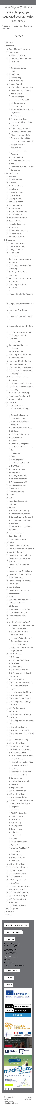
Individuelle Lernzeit (16, 202)
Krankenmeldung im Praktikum (22, 109)
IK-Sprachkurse (16, 666)
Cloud (13, 71)
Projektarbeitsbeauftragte (18, 218)
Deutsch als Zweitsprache (18, 469)
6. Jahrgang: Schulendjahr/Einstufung (18, 270)
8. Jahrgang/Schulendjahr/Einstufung (21, 326)
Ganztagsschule (14, 472)
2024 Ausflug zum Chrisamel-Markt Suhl (21, 735)
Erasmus (12, 596)
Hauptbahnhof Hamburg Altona (22, 762)
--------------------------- (14, 593)
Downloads (15, 62)
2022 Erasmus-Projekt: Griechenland (17, 604)
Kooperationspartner (16, 405)
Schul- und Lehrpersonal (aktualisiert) (17, 187)
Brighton (14, 838)
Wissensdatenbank (15, 84)
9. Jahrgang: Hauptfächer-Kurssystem (18, 337)
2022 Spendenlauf (15, 877)
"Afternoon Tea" (16, 851)
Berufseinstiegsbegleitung (18, 211)
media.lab (12, 504)
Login (30, 1097)
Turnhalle (14, 523)
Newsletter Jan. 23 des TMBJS (16, 925)
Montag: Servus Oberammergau (22, 625)
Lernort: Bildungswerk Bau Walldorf (21, 549)
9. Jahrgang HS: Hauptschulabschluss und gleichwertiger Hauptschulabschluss (18, 346)
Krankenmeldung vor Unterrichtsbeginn (18, 104)
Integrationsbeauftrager (17, 224)
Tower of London (17, 829)
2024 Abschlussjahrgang (17, 743)
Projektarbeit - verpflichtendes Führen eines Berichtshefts (21, 133)
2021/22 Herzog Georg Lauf (18, 896)
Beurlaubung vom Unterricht (21, 90)
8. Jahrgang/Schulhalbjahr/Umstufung (21, 316)
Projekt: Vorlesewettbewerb (18, 539)
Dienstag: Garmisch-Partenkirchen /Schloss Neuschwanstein (19, 631)
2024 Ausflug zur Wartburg (18, 740)
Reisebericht (15, 819)
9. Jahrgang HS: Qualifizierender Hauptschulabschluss (20, 356)
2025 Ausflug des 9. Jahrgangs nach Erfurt (20, 703)
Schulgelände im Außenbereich (22, 517)
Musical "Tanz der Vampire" (20, 781)
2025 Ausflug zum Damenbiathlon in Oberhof (21, 722)
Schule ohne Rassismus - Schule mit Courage (20, 416)
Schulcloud (10, 939)
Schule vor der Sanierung (20, 510)
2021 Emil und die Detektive (18, 893)
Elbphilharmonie (17, 787)
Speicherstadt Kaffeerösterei (21, 772)
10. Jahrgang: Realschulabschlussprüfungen (19, 391)
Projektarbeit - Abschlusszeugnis (17, 114)
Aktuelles (9, 42)
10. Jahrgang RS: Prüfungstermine (21, 386)
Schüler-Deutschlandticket (20, 160)
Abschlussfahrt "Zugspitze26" (19, 622)
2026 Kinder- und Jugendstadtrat (20, 682)
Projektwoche (16, 65)
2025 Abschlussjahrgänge (18, 727)
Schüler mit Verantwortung (18, 230)
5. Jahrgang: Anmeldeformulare (20, 265)
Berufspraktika (16, 453)
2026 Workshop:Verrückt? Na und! (21, 692)
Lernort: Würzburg (15, 587)
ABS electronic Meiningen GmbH (20, 410)
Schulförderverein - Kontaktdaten (17, 146)
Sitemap (6, 1099)
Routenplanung (16, 826)
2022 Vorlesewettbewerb (17, 873)
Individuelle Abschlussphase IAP (20, 332)
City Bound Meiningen (16, 237)
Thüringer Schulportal (13, 932)
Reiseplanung (16, 822)
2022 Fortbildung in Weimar (18, 867)
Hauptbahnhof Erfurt (18, 752)
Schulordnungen (14, 74)
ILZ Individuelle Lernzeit (17, 485)
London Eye (15, 861)
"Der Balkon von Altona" (19, 765)
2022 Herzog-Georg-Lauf (17, 880)
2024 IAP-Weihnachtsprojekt (19, 730)
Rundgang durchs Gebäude (20, 520)
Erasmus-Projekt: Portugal (18, 612)
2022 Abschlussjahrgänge (18, 864)
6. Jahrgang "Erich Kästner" (20, 660)
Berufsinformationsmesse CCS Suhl (22, 448)
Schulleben (10, 542)
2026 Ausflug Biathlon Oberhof (20, 698)
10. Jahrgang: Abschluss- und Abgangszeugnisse (19, 397)
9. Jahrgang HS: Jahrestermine (20, 361)
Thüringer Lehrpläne (16, 249)
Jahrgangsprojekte (15, 488)
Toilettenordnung (17, 81)
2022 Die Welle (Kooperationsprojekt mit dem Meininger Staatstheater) (19, 886)
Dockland (14, 768)
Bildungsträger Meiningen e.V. (21, 428)
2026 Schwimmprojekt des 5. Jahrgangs (19, 687)
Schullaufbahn (14, 253)
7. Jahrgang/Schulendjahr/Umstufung (21, 303)
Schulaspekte (11, 402)
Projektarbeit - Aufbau (19, 119)
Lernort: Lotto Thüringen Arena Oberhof (19, 566)
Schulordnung (16, 78)
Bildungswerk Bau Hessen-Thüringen (20, 423)
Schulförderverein (15, 234)
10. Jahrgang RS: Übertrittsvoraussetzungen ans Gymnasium (20, 377)
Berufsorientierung (15, 214)
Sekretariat (12, 183)
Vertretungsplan (12, 908)
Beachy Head (15, 835)
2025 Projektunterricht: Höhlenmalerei (17, 709)
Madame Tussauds (18, 857)
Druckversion (10, 1097)
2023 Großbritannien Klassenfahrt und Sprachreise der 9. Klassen (21, 801)
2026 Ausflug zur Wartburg (18, 695)
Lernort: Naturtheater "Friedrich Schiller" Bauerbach (20, 575)
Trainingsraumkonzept (17, 533)
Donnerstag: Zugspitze (19, 644)
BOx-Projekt (15, 431)
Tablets (13, 163)
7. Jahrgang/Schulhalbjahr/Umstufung (21, 294)
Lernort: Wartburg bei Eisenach (20, 581)
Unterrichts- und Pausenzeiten (19, 49)
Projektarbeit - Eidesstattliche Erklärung (21, 123)
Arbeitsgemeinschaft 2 (19, 479)
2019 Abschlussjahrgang (17, 905)
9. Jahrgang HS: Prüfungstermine (20, 367)
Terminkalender (14, 52)
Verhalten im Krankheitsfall (20, 128)
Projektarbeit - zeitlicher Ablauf (22, 141)
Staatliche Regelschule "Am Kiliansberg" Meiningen (18, 8)
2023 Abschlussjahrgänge (18, 794)
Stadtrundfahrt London (19, 842)
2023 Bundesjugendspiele (18, 797)
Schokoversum (16, 778)
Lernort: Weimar (14, 584)
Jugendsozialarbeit (15, 205)
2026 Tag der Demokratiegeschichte (17, 677)
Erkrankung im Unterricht (20, 100)
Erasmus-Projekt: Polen (17, 616)
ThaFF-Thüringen (17, 466)
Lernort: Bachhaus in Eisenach (19, 545)
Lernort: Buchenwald (16, 552)
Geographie (15, 807)
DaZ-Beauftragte (15, 221)
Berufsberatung (14, 208)
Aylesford (14, 845)
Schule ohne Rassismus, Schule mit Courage (20, 528)
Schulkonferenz (14, 227)
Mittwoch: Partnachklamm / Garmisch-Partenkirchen (21, 639)
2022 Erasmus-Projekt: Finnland (20, 600)
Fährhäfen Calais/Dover (19, 813)
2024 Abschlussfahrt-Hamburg (20, 749)
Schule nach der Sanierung (20, 514)
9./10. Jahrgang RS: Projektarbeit (20, 370)
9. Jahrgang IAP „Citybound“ (21, 673)
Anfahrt (9, 915)
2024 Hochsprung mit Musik (19, 746)
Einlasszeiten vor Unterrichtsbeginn (17, 95)
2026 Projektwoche (15, 654)
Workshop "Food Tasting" (20, 848)
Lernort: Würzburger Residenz (19, 590)
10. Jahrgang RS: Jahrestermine (20, 383)
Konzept (12, 495)
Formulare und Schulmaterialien (20, 58)
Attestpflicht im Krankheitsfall (22, 87)
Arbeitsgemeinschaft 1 (19, 475)
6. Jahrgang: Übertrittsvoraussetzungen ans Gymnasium (20, 278)
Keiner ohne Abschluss (17, 491)
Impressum (10, 912)
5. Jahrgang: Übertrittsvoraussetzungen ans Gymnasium (20, 259)
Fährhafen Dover (17, 816)
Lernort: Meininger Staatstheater (20, 571)
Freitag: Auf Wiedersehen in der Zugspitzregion (22, 649)
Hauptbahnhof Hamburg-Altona (22, 756)
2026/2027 (15, 288)
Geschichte (15, 810)
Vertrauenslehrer (14, 195)
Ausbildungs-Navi (17, 460)
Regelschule (10, 240)
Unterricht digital (15, 536)
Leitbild (11, 498)
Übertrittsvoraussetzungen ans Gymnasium (22, 168)
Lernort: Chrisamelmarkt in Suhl (20, 555)
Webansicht (28, 1099)
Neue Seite (15, 663)
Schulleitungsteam (15, 179)
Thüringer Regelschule (16, 246)
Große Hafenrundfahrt (19, 775)
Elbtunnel (14, 784)
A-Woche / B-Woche (18, 55)
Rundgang (12, 507)
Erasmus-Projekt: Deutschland (19, 609)
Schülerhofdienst (17, 157)
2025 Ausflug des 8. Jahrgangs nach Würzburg (20, 715)
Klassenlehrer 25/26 (16, 192)
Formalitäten (11, 46)
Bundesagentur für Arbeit (20, 463)
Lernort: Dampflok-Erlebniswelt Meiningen (20, 560)
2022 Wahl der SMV (16, 870)
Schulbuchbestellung (18, 68)
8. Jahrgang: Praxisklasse (18, 310)
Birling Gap (15, 832)
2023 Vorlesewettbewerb (17, 791)
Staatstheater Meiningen (20, 434)
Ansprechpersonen (13, 173)
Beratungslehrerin (15, 198)
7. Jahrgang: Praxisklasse (18, 284)
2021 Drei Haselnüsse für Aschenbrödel (17, 900)
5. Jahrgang (15, 657)
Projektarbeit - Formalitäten (21, 138)
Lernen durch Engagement (18, 501)
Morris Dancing (16, 854)
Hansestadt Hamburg (18, 759)
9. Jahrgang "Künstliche (19, 670)
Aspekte (14, 440)
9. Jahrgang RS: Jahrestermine (20, 364)
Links (13, 456)
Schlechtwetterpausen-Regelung (19, 152)
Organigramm (13, 176)
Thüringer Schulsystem (17, 243)
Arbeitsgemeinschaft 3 (19, 482)
